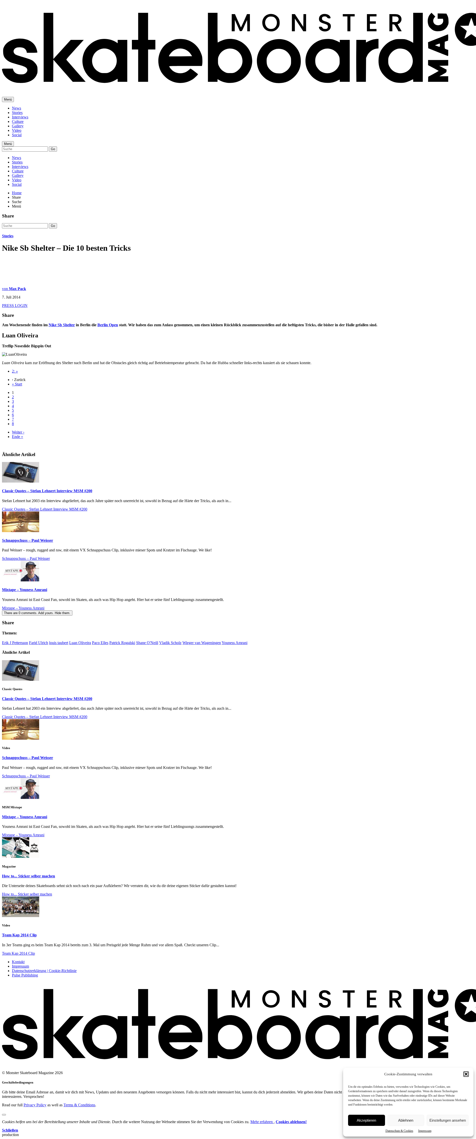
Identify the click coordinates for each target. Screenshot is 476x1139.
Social (17, 135)
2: (15, 371)
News (16, 108)
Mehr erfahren (262, 1122)
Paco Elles (100, 643)
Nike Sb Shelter (62, 325)
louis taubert (58, 643)
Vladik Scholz (170, 643)
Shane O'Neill (147, 643)
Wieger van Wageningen (201, 643)
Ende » (17, 436)
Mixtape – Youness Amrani (24, 590)
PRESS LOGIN (15, 305)
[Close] (4, 1114)
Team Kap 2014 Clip (19, 935)
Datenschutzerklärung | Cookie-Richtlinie (44, 971)
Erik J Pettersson (15, 643)
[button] (466, 1074)
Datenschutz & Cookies (399, 1131)
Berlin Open (107, 325)
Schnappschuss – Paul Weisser (27, 540)
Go (53, 149)
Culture (18, 121)
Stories (17, 112)
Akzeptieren (366, 1120)
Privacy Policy (35, 1105)
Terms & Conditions (79, 1105)
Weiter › (18, 432)
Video (16, 130)
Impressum (424, 1131)
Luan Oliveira (80, 643)
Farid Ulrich (38, 643)
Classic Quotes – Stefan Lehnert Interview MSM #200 (47, 491)
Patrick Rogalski (122, 643)
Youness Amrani (234, 643)
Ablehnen (405, 1120)
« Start (17, 384)
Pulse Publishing (25, 975)
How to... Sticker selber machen (28, 876)
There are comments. (37, 613)
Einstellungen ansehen (447, 1120)
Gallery (18, 126)
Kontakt (18, 962)
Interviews (20, 117)
